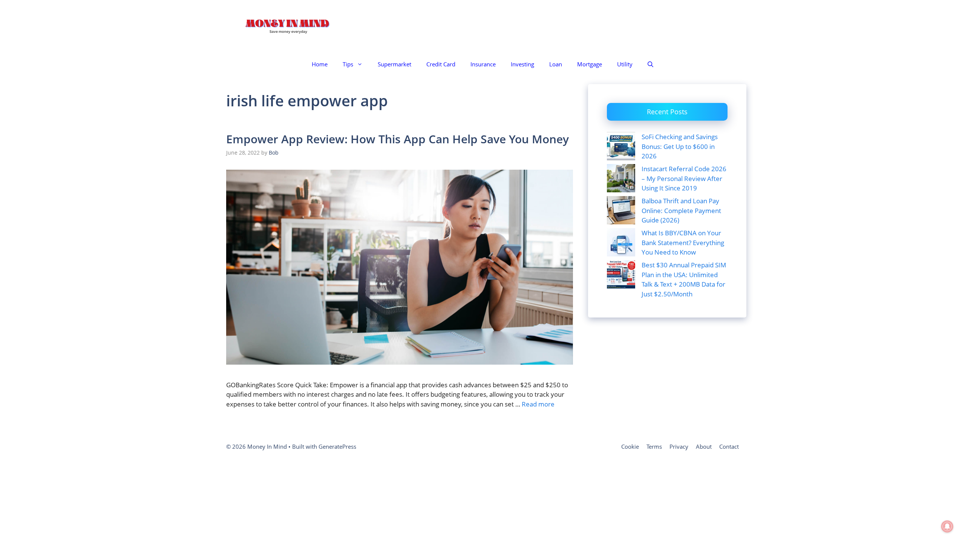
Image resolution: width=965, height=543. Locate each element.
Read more (538, 404)
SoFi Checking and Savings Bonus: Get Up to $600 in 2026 (680, 146)
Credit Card (440, 64)
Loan (555, 64)
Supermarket (394, 64)
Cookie (630, 446)
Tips (348, 64)
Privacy (678, 446)
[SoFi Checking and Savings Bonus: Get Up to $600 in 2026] (621, 147)
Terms (654, 446)
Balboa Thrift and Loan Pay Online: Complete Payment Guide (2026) (681, 210)
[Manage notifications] (947, 526)
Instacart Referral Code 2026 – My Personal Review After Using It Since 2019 (684, 178)
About (704, 446)
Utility (625, 64)
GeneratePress (337, 446)
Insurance (483, 64)
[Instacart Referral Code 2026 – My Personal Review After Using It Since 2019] (621, 179)
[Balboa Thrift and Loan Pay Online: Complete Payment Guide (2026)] (621, 211)
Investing (522, 64)
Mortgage (589, 64)
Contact (729, 446)
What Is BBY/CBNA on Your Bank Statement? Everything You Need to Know (683, 242)
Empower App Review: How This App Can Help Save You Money (397, 139)
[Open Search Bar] (650, 64)
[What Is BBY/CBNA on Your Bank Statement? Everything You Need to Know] (621, 243)
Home (320, 64)
